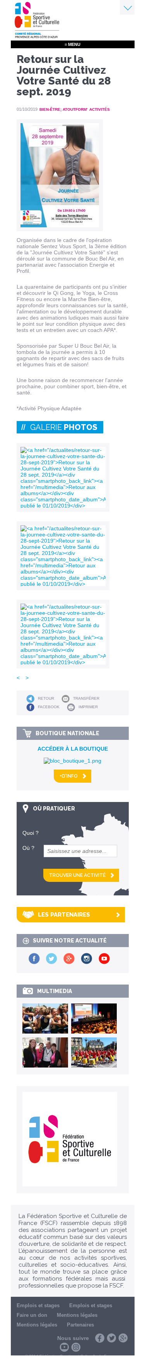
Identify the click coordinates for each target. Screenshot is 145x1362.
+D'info (69, 776)
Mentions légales (77, 1315)
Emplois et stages (38, 1305)
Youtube (64, 1347)
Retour (46, 698)
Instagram (75, 1347)
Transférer (86, 698)
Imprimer (88, 707)
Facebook (49, 707)
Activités (99, 109)
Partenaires (80, 1325)
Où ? (28, 848)
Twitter (111, 1338)
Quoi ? (30, 833)
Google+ (123, 1338)
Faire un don (32, 1315)
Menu (127, 7)
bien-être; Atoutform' (63, 109)
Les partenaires (64, 914)
